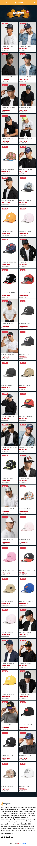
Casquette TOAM (25, 231)
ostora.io (24, 844)
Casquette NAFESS (7, 355)
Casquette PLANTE (25, 108)
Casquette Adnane (7, 725)
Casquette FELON (7, 46)
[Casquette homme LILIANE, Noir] (9, 434)
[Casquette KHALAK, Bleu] (27, 156)
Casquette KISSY (24, 355)
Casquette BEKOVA (25, 540)
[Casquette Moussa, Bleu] (9, 650)
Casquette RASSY (25, 509)
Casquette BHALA (25, 200)
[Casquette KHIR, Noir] (27, 465)
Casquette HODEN (7, 571)
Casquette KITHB (7, 601)
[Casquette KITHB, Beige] (9, 588)
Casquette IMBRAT (7, 694)
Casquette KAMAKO (8, 787)
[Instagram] (4, 837)
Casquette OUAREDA (26, 77)
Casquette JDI (24, 787)
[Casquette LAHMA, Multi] (27, 650)
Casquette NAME (7, 231)
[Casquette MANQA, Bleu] (9, 403)
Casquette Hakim (25, 46)
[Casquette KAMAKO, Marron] (9, 773)
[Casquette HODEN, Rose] (9, 557)
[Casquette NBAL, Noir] (9, 372)
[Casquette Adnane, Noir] (9, 712)
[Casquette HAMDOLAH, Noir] (27, 557)
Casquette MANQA (7, 416)
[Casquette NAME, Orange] (9, 218)
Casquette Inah (24, 694)
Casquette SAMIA (7, 540)
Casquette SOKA (7, 632)
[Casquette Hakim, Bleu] (27, 33)
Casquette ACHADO (26, 139)
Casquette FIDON (7, 478)
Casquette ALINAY (7, 139)
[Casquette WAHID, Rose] (9, 156)
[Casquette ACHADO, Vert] (27, 125)
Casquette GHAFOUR (26, 447)
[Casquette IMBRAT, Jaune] (9, 681)
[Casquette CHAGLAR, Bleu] (27, 588)
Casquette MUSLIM (7, 77)
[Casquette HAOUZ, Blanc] (9, 496)
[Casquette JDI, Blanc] (27, 773)
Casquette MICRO (25, 632)
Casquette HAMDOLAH (27, 571)
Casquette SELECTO (8, 293)
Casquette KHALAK (25, 169)
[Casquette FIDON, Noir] (9, 465)
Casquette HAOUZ (7, 509)
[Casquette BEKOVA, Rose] (27, 526)
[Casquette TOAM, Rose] (27, 218)
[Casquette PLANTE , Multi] (27, 94)
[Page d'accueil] (18, 2)
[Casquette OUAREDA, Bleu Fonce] (27, 64)
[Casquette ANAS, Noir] (9, 310)
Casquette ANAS (7, 324)
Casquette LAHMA (25, 663)
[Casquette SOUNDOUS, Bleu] (9, 249)
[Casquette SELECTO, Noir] (9, 280)
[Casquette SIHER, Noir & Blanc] (9, 742)
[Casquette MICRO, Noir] (27, 619)
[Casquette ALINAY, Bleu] (9, 125)
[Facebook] (2, 837)
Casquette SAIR (24, 293)
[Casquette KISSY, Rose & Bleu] (27, 341)
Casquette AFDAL (25, 385)
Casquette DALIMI (25, 324)
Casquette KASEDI (7, 200)
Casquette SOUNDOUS (9, 262)
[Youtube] (12, 837)
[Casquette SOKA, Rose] (9, 619)
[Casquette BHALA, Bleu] (27, 187)
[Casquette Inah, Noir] (27, 681)
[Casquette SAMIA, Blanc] (9, 526)
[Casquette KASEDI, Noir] (9, 187)
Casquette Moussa (7, 663)
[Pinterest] (9, 837)
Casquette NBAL (6, 385)
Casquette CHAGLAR (26, 601)
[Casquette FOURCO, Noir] (9, 94)
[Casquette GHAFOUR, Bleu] (27, 434)
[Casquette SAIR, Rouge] (27, 280)
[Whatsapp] (7, 837)
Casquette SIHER (7, 756)
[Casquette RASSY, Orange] (27, 496)
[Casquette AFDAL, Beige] (27, 372)
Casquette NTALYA (25, 725)
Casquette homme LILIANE (9, 447)
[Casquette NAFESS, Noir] (9, 341)
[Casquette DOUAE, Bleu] (27, 742)
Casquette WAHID (7, 169)
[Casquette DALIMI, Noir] (27, 310)
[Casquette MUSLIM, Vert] (9, 64)
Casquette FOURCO (8, 108)
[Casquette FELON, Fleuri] (9, 33)
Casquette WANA (25, 262)
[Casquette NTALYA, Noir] (27, 712)
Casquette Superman (26, 416)
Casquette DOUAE (25, 756)
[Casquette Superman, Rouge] (27, 403)
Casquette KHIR (24, 478)
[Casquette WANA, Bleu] (27, 249)
